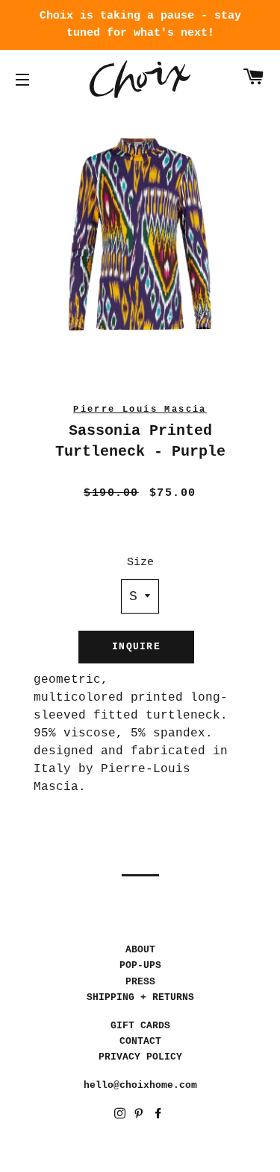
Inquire (136, 646)
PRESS (140, 981)
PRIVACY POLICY (140, 1057)
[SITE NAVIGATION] (22, 79)
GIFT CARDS (140, 1025)
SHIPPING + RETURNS (140, 997)
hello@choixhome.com (140, 1085)
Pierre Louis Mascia (140, 409)
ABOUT (140, 949)
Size (140, 562)
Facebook (159, 1115)
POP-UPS (140, 965)
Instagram (121, 1115)
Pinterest (140, 1115)
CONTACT (140, 1041)
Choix (140, 79)
